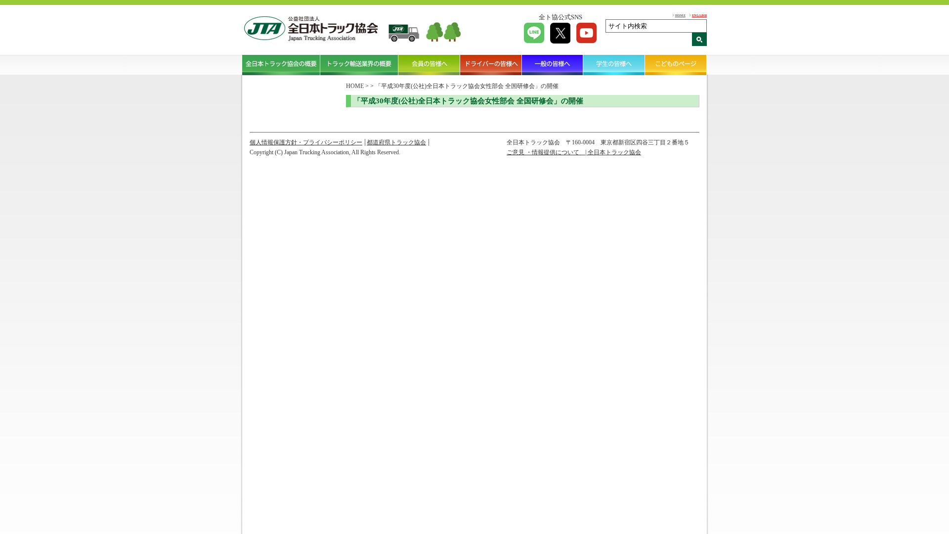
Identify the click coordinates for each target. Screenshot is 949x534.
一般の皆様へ (553, 65)
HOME (680, 15)
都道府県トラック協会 (396, 142)
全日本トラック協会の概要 (281, 65)
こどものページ (676, 65)
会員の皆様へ (429, 65)
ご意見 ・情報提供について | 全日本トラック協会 (574, 152)
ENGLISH (699, 15)
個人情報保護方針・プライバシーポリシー (306, 142)
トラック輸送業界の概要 (359, 65)
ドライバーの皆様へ (491, 65)
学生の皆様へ (614, 65)
